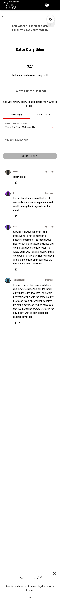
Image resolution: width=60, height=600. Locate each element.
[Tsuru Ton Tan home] (18, 5)
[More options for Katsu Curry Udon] (51, 19)
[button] (4, 16)
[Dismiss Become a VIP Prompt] (54, 573)
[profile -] (47, 5)
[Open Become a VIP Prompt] (30, 597)
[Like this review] (17, 182)
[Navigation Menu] (55, 5)
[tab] (16, 115)
